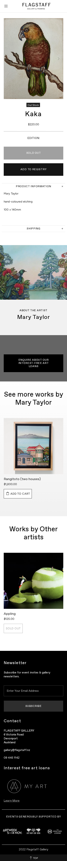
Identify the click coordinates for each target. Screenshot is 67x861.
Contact (12, 721)
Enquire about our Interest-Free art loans (33, 363)
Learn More (12, 800)
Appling (10, 614)
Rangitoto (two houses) (22, 479)
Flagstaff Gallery (36, 6)
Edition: (33, 138)
